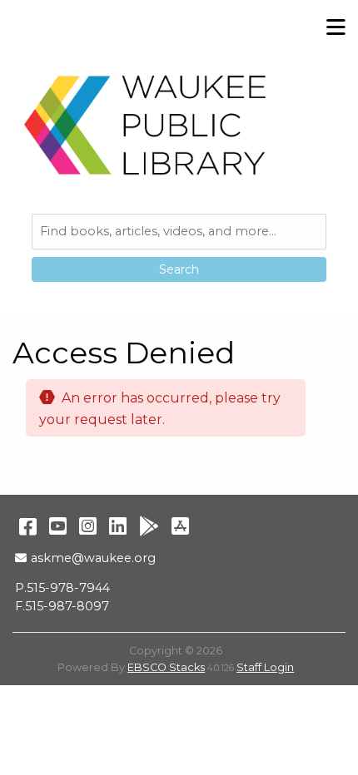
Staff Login (265, 667)
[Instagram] (88, 526)
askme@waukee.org (93, 557)
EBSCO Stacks (166, 667)
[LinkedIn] (118, 526)
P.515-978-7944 (62, 587)
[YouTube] (58, 526)
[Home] (145, 124)
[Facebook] (28, 526)
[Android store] (149, 526)
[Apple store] (180, 526)
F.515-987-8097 (62, 606)
